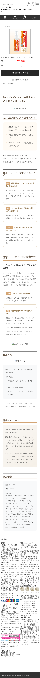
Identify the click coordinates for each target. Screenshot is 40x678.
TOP (5, 18)
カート (32, 5)
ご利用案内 (15, 18)
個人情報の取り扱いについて (8, 675)
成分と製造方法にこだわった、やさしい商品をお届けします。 (17, 10)
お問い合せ (25, 18)
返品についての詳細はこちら (10, 83)
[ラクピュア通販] (7, 5)
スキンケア (7, 26)
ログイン (29, 5)
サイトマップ (35, 18)
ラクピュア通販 (6, 7)
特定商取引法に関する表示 (23, 675)
